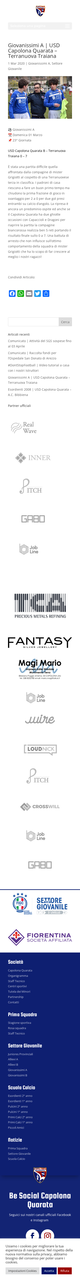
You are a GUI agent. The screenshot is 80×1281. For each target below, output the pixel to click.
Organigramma (18, 976)
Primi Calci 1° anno (20, 1122)
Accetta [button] (49, 1271)
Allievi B (13, 1065)
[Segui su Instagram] (47, 1236)
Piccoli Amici (16, 1128)
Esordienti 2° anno (20, 1096)
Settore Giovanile (19, 1154)
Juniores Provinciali (20, 1054)
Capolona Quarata (20, 970)
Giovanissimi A (39, 63)
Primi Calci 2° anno (20, 1117)
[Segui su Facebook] (32, 1236)
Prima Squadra (18, 1148)
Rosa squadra (17, 1028)
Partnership (16, 997)
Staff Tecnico (16, 981)
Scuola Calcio (16, 1159)
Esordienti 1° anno (20, 1101)
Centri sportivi (17, 986)
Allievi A (13, 1059)
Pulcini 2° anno (18, 1106)
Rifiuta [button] (64, 1271)
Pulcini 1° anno (18, 1112)
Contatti (13, 1002)
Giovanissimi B (17, 1075)
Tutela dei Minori (19, 991)
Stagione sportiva (19, 1023)
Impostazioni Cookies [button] (22, 1271)
